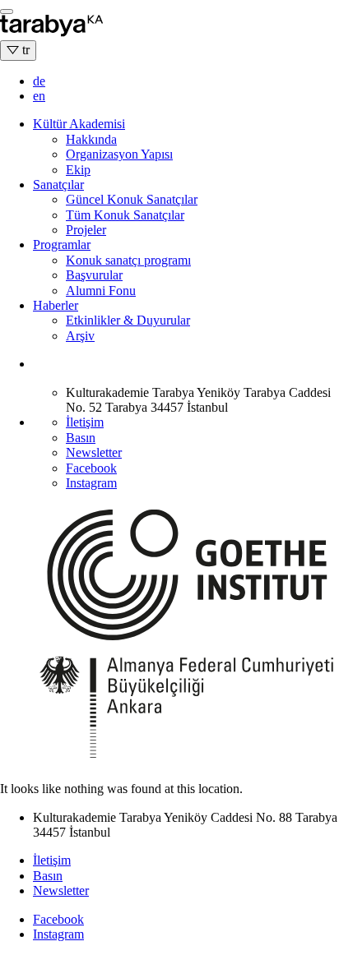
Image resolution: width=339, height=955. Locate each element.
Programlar (62, 244)
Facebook (91, 468)
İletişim (85, 422)
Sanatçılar (58, 184)
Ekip (78, 170)
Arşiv (80, 336)
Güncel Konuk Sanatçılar (131, 199)
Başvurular (94, 275)
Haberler (55, 305)
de (39, 81)
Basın (80, 438)
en (39, 96)
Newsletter (94, 452)
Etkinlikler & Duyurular (128, 320)
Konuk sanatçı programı (128, 260)
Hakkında (91, 139)
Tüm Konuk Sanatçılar (125, 215)
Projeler (86, 230)
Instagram (91, 483)
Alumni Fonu (101, 291)
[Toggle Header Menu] (6, 11)
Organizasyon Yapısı (119, 154)
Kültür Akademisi (79, 124)
